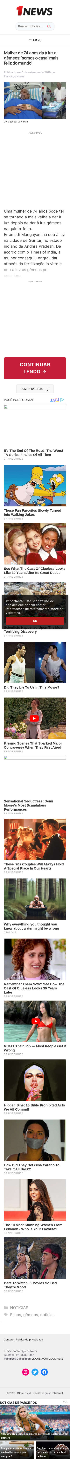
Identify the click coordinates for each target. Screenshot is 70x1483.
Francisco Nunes (14, 76)
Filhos (15, 1314)
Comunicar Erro (32, 388)
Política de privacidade (29, 1339)
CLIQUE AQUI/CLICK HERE (47, 1358)
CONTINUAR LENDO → (35, 368)
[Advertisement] (35, 170)
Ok (35, 620)
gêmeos (30, 1314)
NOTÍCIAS (19, 1307)
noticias (47, 1314)
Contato (9, 1339)
